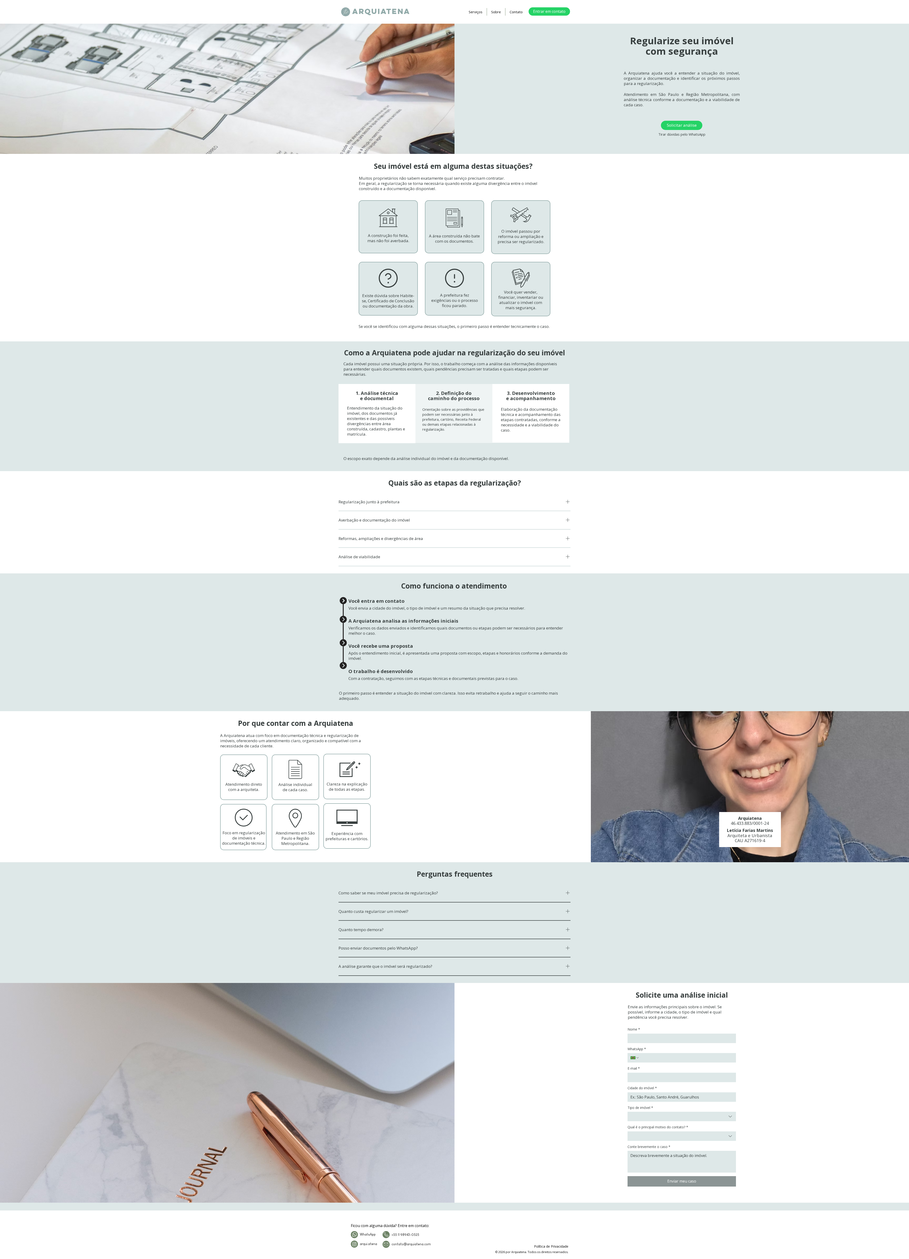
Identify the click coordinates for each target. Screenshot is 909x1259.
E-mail (634, 1068)
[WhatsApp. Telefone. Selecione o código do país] (634, 1058)
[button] (475, 12)
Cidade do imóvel (642, 1088)
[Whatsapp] (354, 1234)
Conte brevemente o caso (649, 1146)
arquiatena (381, 11)
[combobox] (682, 1116)
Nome (634, 1029)
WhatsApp (637, 1049)
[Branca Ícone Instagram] (354, 1244)
